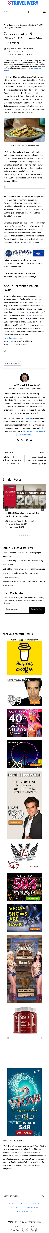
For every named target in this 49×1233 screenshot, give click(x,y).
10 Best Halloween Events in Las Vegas (19, 569)
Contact (23, 1204)
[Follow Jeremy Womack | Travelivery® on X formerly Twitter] (22, 440)
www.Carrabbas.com (12, 338)
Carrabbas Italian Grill (12, 363)
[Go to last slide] (6, 508)
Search (44, 1196)
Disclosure (16, 1208)
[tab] (20, 535)
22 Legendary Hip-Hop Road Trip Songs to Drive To (24, 581)
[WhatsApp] (32, 1230)
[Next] (42, 508)
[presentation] (24, 496)
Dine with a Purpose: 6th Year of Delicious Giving (23, 561)
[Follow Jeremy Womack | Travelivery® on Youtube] (31, 440)
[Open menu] (44, 11)
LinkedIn (28, 418)
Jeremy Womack (24, 1212)
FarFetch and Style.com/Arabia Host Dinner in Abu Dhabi (12, 458)
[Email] (36, 1230)
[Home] (4, 25)
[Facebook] (22, 1230)
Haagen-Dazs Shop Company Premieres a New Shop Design (37, 458)
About (12, 1204)
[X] (27, 1230)
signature (30, 315)
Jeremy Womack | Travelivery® (21, 48)
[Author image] (5, 49)
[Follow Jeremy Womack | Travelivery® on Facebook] (18, 440)
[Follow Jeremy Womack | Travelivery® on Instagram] (27, 440)
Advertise (35, 1204)
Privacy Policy (31, 1208)
